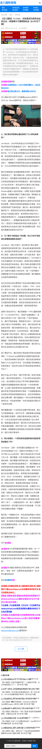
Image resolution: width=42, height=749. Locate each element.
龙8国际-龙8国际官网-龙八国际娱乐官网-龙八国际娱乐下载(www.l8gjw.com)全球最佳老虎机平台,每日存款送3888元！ (21, 589)
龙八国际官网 (8, 2)
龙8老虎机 (15, 8)
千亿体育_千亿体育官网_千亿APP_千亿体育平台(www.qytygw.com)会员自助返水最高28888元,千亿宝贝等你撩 (20, 608)
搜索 (34, 746)
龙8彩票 (15, 10)
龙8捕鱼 (25, 10)
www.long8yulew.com (10, 631)
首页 (3, 8)
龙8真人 (36, 8)
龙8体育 (25, 8)
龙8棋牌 (36, 10)
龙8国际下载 (31, 741)
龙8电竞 (4, 10)
